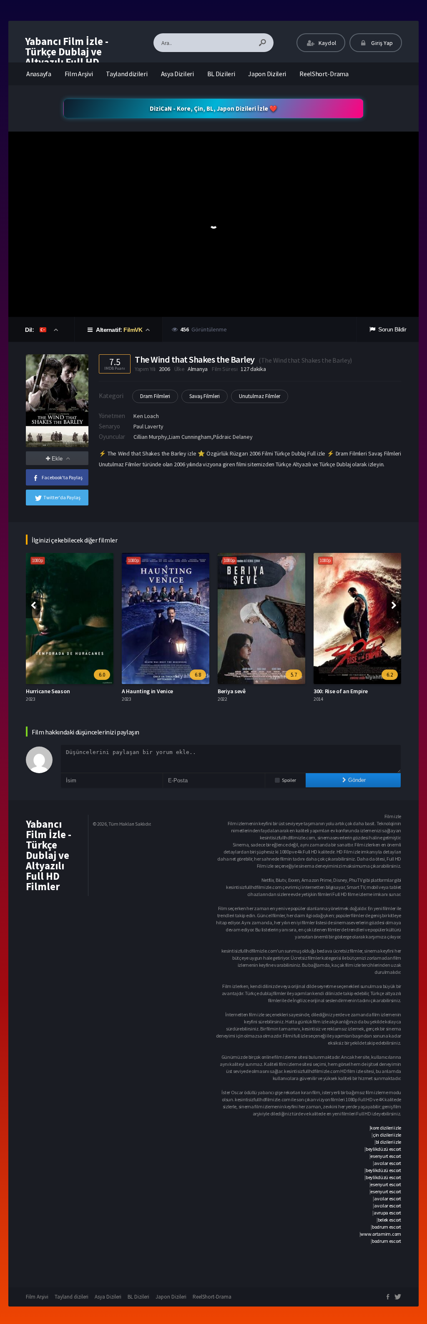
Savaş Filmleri (204, 396)
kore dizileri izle (385, 1128)
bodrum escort (386, 1227)
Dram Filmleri (155, 396)
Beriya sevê (232, 691)
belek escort (389, 1220)
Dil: (30, 329)
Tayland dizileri (126, 74)
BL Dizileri (221, 74)
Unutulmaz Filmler (259, 396)
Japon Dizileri (267, 74)
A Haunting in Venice (147, 691)
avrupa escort (387, 1213)
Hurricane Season (48, 691)
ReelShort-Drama (324, 74)
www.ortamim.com (380, 1234)
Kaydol (326, 43)
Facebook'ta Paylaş (62, 477)
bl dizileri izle (388, 1142)
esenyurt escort (385, 1156)
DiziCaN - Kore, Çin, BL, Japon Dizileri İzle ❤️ (213, 108)
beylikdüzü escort (383, 1149)
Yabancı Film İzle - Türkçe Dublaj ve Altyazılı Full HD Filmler (66, 57)
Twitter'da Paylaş (61, 497)
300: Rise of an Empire (340, 691)
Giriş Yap (381, 43)
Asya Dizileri (177, 74)
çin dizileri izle (387, 1135)
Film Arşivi (79, 74)
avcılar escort (387, 1163)
